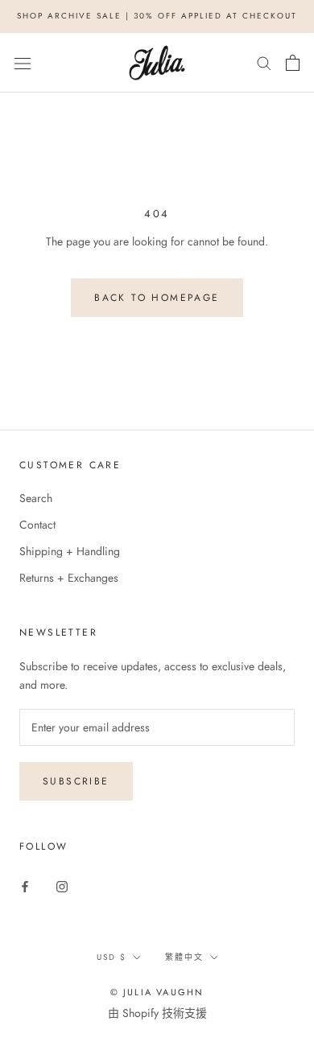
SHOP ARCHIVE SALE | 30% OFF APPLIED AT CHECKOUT (157, 16)
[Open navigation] (22, 62)
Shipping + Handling (69, 551)
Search (35, 498)
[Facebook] (25, 885)
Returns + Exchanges (68, 578)
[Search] (264, 62)
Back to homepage (156, 297)
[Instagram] (62, 885)
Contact (37, 525)
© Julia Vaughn (157, 992)
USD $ (111, 957)
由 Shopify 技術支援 (157, 1013)
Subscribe (76, 781)
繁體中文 (184, 957)
